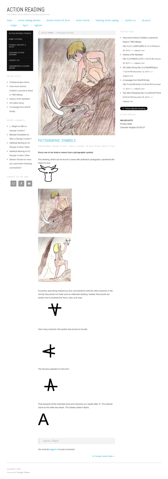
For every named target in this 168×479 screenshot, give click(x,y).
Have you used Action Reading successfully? (21, 163)
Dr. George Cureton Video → (103, 456)
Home (9, 20)
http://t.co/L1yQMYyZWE (133, 46)
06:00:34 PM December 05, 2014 (136, 97)
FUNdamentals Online (19, 82)
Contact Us (130, 20)
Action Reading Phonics (29, 20)
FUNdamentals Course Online (19, 67)
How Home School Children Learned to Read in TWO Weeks (21, 90)
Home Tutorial (82, 20)
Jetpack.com (139, 50)
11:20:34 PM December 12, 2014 (136, 71)
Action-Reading (44, 146)
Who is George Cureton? (21, 138)
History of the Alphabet (20, 98)
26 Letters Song (17, 102)
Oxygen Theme (23, 472)
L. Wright (13, 126)
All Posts (146, 20)
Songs (13, 25)
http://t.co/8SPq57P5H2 (150, 92)
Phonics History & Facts (58, 20)
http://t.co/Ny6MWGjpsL (147, 67)
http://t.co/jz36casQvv (132, 84)
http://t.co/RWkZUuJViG (133, 58)
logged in (54, 449)
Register (38, 25)
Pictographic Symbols (56, 140)
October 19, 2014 (59, 146)
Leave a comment (76, 146)
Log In (25, 25)
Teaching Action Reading (107, 20)
